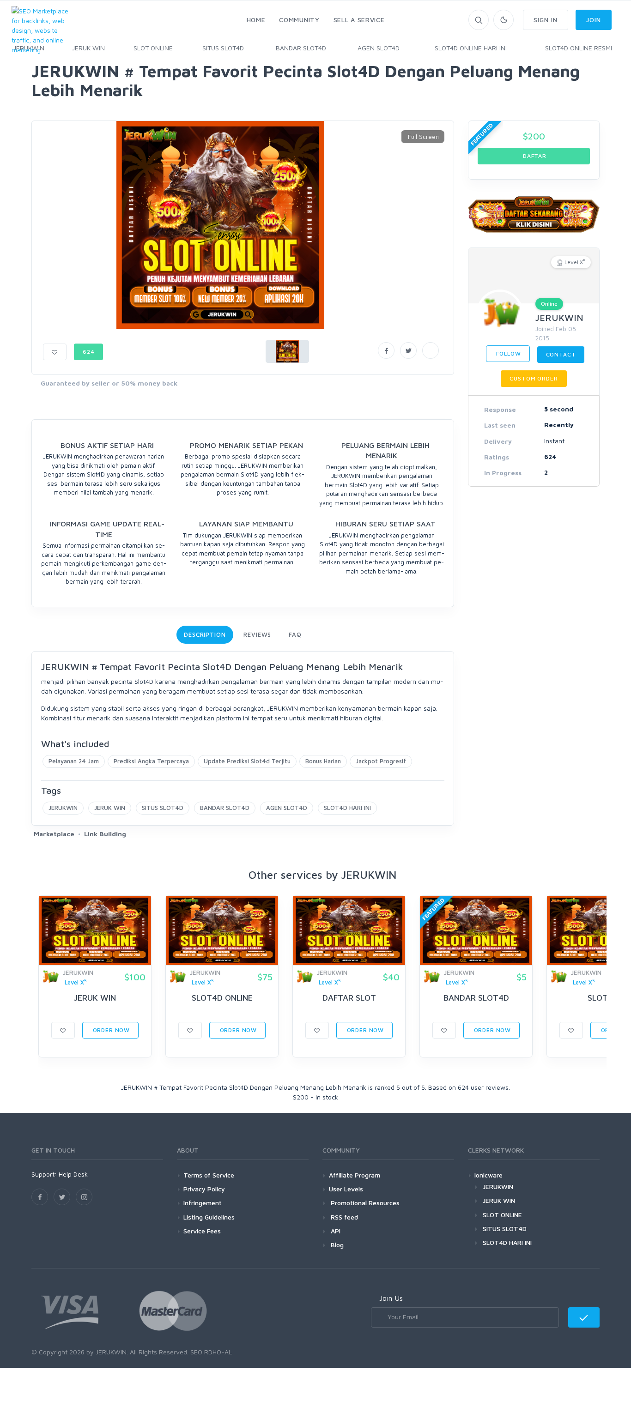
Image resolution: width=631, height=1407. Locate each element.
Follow (508, 353)
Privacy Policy (204, 1189)
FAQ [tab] (295, 634)
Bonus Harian (323, 761)
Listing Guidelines (209, 1217)
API (334, 1231)
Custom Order (534, 378)
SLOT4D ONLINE (222, 997)
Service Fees (202, 1231)
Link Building (105, 834)
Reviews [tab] (257, 634)
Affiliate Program (354, 1175)
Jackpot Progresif (381, 761)
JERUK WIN (88, 48)
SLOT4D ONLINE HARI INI (471, 48)
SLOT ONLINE (153, 48)
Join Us (391, 1298)
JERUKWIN (63, 807)
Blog (336, 1245)
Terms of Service (208, 1175)
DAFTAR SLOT (349, 997)
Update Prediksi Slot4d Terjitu (247, 761)
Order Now (110, 1030)
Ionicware (488, 1175)
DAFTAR (533, 155)
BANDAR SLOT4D (301, 48)
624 (89, 351)
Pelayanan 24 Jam (74, 761)
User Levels (346, 1189)
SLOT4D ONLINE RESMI (578, 48)
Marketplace (54, 834)
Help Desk (73, 1174)
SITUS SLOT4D (223, 48)
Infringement (202, 1203)
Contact (561, 354)
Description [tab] (205, 634)
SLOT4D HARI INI (347, 807)
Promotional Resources (364, 1203)
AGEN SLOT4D (379, 48)
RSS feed (343, 1217)
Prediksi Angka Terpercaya (151, 761)
